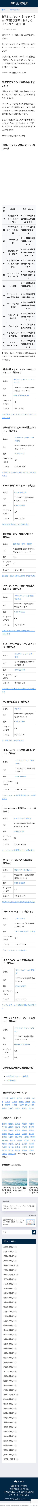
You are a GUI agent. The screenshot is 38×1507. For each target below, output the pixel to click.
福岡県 (17, 1150)
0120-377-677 (20, 454)
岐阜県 (11, 1127)
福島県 (24, 1150)
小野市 (21, 1102)
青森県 (12, 1140)
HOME (20, 1481)
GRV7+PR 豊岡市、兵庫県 (25, 931)
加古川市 (27, 1098)
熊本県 (4, 1130)
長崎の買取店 (9, 1427)
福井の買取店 (9, 1399)
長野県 (24, 1144)
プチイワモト (20, 918)
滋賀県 (11, 1137)
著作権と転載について (12, 1492)
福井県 (11, 1150)
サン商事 (17, 709)
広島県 (17, 1130)
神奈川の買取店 (10, 1395)
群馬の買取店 (9, 1418)
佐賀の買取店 (9, 1256)
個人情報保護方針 (27, 1492)
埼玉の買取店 (9, 1279)
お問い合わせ (24, 1495)
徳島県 (17, 1147)
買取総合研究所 (19, 3)
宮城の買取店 (9, 1298)
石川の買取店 (9, 1390)
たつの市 (5, 1098)
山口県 (31, 1134)
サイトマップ (13, 1495)
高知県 (31, 1130)
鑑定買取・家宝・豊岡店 (22, 544)
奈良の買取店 (9, 1293)
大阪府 (4, 1144)
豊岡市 (24, 1108)
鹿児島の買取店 (10, 1459)
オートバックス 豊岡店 (22, 818)
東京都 (11, 1147)
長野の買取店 (9, 1432)
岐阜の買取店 (9, 1325)
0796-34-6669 (19, 612)
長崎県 (17, 1144)
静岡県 (19, 1140)
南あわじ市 (29, 1105)
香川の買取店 (9, 1445)
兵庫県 (31, 1150)
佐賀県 (4, 1134)
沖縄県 (31, 1124)
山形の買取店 (9, 1316)
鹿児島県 (18, 1137)
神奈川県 (5, 1140)
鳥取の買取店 (9, 1455)
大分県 (11, 1144)
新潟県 (32, 1137)
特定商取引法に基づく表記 (19, 1489)
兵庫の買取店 (16, 1165)
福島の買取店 (9, 1408)
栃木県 (24, 1147)
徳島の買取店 (9, 1348)
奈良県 (31, 1147)
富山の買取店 (9, 1307)
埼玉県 (11, 1134)
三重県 (17, 1134)
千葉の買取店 (9, 1270)
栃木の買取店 (9, 1372)
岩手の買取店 (9, 1335)
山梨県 (4, 1137)
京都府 (31, 1127)
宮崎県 (17, 1127)
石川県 (26, 1140)
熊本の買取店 (9, 1385)
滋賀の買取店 (9, 1381)
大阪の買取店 (9, 1288)
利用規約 (23, 1486)
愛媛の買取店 (9, 1353)
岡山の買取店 (9, 1330)
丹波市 (21, 1105)
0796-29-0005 (20, 670)
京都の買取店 (9, 1252)
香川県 (24, 1130)
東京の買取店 (9, 1367)
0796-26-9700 (20, 986)
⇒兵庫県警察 (11, 1081)
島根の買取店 (9, 1339)
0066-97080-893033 (21, 396)
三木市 (14, 1102)
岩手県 (4, 1127)
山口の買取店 (9, 1312)
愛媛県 (11, 1124)
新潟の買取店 (9, 1362)
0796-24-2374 (19, 883)
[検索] (34, 1232)
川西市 (14, 1105)
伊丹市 (19, 1098)
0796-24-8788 (19, 505)
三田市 (7, 1102)
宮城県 (24, 1127)
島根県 (4, 1147)
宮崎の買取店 (9, 1302)
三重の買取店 (9, 1247)
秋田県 (26, 1137)
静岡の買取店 (9, 1441)
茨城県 (17, 1124)
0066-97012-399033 (22, 1044)
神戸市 (27, 1102)
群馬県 (11, 1130)
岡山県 (24, 1124)
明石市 (31, 1108)
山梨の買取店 (9, 1321)
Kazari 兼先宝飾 (20, 492)
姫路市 (11, 1108)
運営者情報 (15, 1486)
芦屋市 (12, 1098)
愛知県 (4, 1124)
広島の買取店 (9, 1344)
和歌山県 (11, 1154)
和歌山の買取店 (10, 1275)
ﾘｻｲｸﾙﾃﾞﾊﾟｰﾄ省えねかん (23, 870)
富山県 (4, 1150)
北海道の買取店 (10, 1265)
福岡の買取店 (9, 1404)
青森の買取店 (9, 1436)
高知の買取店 (9, 1450)
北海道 (4, 1154)
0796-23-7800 (19, 831)
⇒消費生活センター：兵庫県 (17, 1076)
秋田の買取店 (9, 1413)
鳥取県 (31, 1144)
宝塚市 (17, 1108)
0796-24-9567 (19, 722)
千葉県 (32, 1140)
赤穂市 (7, 1105)
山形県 (24, 1134)
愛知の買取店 (9, 1358)
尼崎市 (4, 1108)
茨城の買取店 (9, 1422)
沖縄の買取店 (9, 1376)
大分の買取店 (9, 1284)
